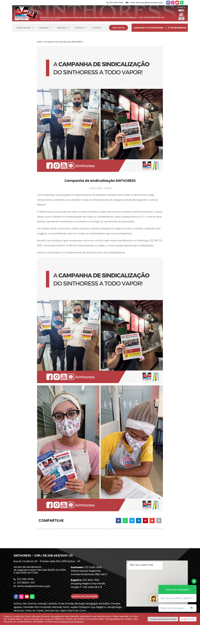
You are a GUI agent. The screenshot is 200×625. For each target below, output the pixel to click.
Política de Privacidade (71, 621)
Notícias (61, 27)
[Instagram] (173, 3)
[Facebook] (168, 3)
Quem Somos (23, 27)
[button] (118, 27)
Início (39, 42)
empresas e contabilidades (148, 27)
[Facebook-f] (16, 596)
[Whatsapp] (182, 3)
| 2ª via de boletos (175, 27)
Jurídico (79, 27)
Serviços (43, 27)
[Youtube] (177, 3)
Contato (96, 27)
